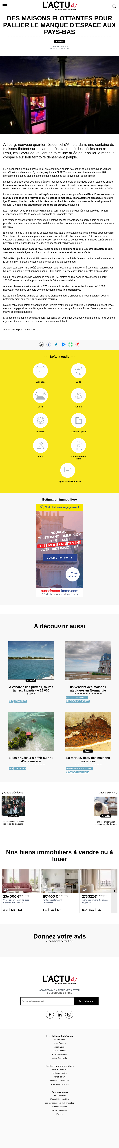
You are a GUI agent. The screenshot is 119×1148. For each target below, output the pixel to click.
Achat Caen (59, 1047)
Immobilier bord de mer (59, 1081)
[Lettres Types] (78, 420)
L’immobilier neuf (59, 1107)
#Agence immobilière (77, 698)
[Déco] (40, 395)
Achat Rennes (60, 1043)
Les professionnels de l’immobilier (59, 1103)
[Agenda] (40, 370)
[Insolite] (40, 420)
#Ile (11, 701)
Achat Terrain (59, 1077)
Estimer (59, 1114)
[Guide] (78, 395)
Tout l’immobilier (59, 1095)
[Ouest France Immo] (78, 445)
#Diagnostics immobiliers (79, 768)
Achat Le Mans (59, 1051)
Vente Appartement (60, 1069)
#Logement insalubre (77, 772)
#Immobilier (20, 701)
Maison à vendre (60, 1073)
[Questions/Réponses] (67, 470)
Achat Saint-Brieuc (59, 1054)
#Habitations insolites (77, 701)
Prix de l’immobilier (59, 1110)
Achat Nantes (59, 1039)
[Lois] (40, 445)
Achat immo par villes (59, 1084)
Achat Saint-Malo (59, 1058)
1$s (50, 1015)
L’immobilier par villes (59, 1099)
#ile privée (20, 768)
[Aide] (78, 370)
